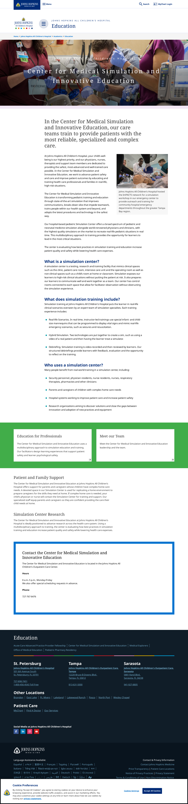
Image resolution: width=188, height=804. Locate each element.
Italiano (17, 768)
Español (18, 764)
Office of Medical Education (28, 649)
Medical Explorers (139, 645)
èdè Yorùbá (82, 768)
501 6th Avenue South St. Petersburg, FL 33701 (34, 671)
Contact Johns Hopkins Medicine (157, 764)
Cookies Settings (131, 791)
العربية (55, 772)
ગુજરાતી (17, 777)
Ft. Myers (45, 697)
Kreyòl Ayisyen (40, 772)
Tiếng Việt (30, 768)
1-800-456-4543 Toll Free (26, 684)
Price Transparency (139, 768)
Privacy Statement (165, 773)
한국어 (27, 772)
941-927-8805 (131, 684)
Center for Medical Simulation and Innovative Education (98, 645)
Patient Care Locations (162, 768)
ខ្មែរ (74, 777)
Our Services (51, 710)
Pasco (92, 697)
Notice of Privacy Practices (139, 773)
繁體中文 (39, 764)
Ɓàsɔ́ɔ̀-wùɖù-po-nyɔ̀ (48, 768)
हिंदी (57, 777)
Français (51, 764)
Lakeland (59, 697)
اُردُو (40, 777)
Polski (76, 772)
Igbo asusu (67, 768)
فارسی (49, 777)
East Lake (32, 697)
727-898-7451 (20, 681)
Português (87, 764)
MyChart (18, 710)
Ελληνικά (88, 772)
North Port (104, 697)
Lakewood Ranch (76, 697)
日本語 (17, 772)
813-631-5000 (75, 684)
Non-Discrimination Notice (160, 777)
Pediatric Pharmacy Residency (60, 649)
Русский (74, 764)
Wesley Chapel (121, 697)
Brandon (18, 697)
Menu (46, 5)
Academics (58, 36)
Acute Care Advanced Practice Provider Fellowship (40, 645)
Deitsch (66, 777)
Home (16, 36)
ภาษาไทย (29, 777)
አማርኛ (28, 764)
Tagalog (63, 764)
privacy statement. (33, 798)
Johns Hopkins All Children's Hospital (81, 20)
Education (64, 26)
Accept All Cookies (152, 791)
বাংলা (92, 768)
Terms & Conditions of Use (130, 777)
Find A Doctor (33, 710)
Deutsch (65, 772)
